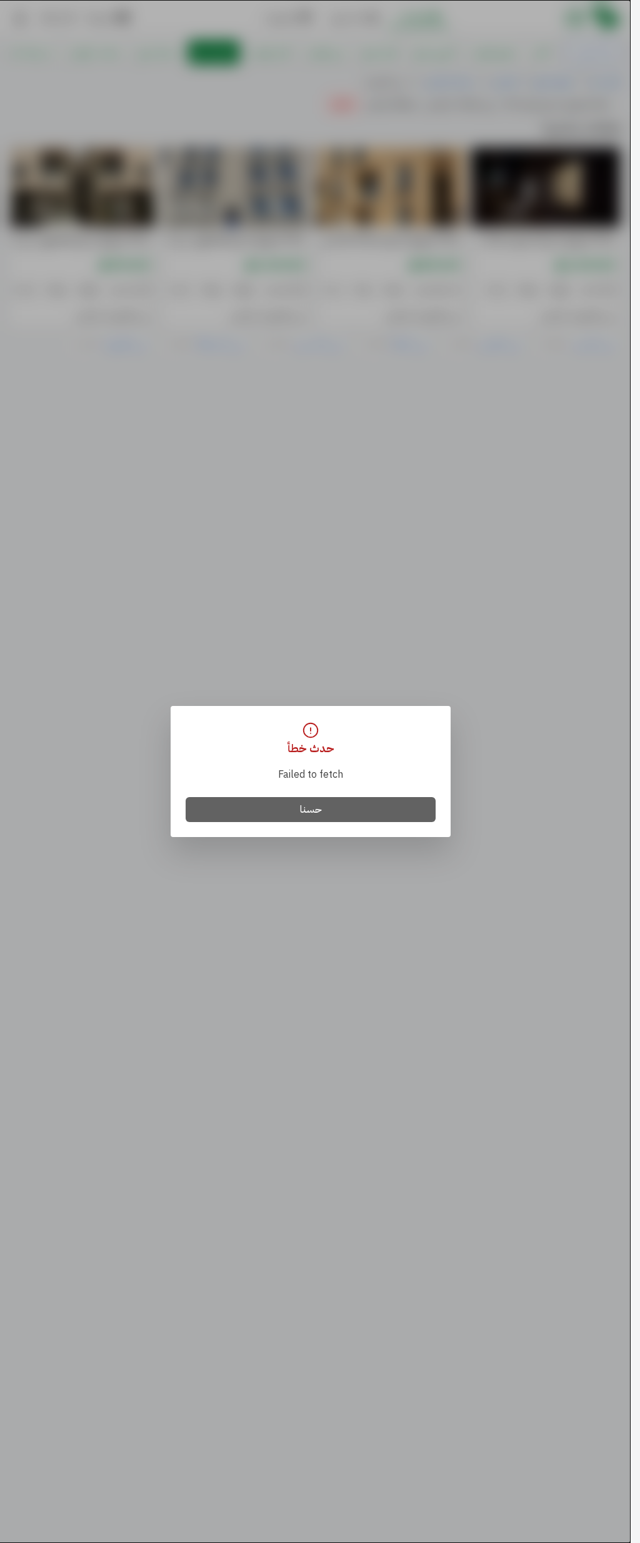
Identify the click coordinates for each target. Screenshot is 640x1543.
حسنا (311, 809)
